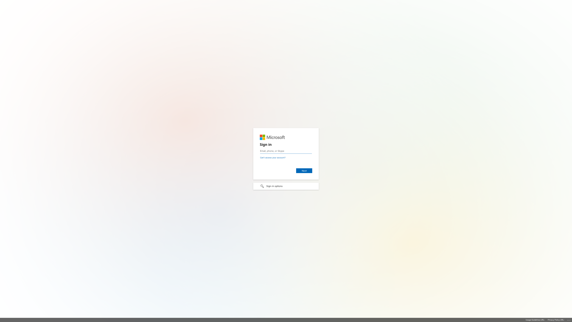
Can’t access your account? (273, 157)
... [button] (569, 319)
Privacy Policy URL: (556, 320)
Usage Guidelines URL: (535, 320)
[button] (286, 186)
